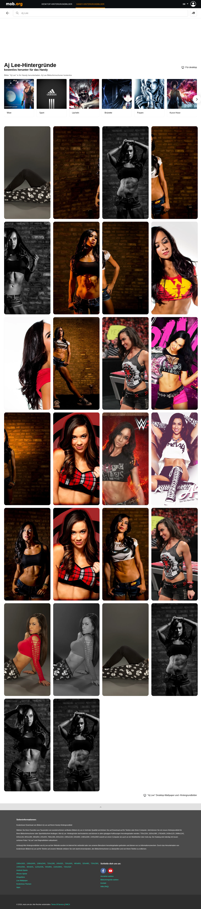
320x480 (85, 863)
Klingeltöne (20, 877)
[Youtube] (111, 873)
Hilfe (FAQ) (104, 887)
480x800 (77, 863)
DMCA (67, 904)
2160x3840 (57, 867)
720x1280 (51, 863)
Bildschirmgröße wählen (109, 880)
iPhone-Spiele (21, 874)
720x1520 (67, 867)
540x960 (48, 867)
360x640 (30, 867)
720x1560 (94, 863)
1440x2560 (20, 867)
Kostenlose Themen (23, 884)
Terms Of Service (57, 904)
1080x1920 (20, 863)
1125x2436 (39, 867)
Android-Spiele (22, 870)
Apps (18, 887)
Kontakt (103, 883)
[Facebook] (103, 873)
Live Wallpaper (22, 881)
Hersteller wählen (107, 876)
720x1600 (68, 863)
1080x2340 (41, 863)
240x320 (59, 863)
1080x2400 (31, 863)
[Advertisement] (100, 39)
